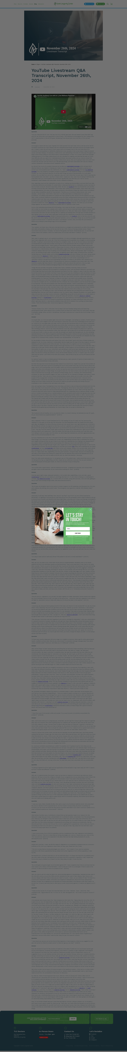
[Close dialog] (90, 509)
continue (78, 533)
